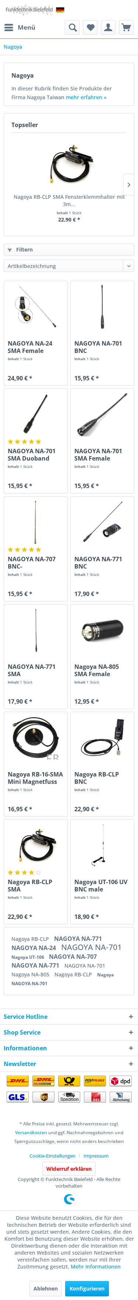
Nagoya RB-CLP (30, 938)
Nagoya (105, 975)
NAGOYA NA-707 (73, 957)
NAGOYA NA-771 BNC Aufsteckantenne (99, 562)
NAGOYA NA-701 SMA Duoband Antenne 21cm (32, 454)
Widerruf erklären (69, 1168)
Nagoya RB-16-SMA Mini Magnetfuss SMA (35, 778)
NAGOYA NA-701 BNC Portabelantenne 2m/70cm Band (99, 347)
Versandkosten (31, 1132)
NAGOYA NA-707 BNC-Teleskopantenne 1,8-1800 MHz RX (33, 562)
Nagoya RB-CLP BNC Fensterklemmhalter (102, 778)
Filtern (24, 249)
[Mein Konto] (108, 27)
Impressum (96, 1155)
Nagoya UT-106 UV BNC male (100, 885)
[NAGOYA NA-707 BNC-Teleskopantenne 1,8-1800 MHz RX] (36, 522)
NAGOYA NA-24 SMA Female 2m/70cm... (30, 347)
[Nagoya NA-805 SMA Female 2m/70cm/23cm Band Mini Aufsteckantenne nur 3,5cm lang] (102, 630)
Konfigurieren (87, 1288)
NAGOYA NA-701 (91, 947)
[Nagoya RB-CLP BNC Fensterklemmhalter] (102, 738)
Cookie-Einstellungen (52, 1155)
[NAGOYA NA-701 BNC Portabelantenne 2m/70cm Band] (102, 307)
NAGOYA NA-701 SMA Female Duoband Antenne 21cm (101, 454)
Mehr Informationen (96, 1266)
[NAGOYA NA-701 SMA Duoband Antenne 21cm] (36, 414)
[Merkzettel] (90, 27)
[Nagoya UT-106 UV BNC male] (102, 845)
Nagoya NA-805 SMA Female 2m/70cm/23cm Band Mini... (97, 670)
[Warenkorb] (126, 27)
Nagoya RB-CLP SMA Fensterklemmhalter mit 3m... (69, 200)
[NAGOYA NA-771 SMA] (36, 630)
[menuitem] (19, 27)
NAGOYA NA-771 (78, 939)
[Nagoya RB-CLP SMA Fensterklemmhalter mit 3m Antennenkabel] (69, 164)
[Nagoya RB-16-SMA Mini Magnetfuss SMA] (36, 738)
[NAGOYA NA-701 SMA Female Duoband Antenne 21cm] (102, 414)
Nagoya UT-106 (28, 957)
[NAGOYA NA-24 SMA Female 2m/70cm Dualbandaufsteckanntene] (36, 307)
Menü (26, 27)
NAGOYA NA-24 (34, 948)
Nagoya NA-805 (31, 974)
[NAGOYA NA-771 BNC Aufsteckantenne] (102, 522)
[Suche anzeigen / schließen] (72, 27)
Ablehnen (45, 1288)
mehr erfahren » (86, 97)
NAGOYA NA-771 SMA (32, 670)
